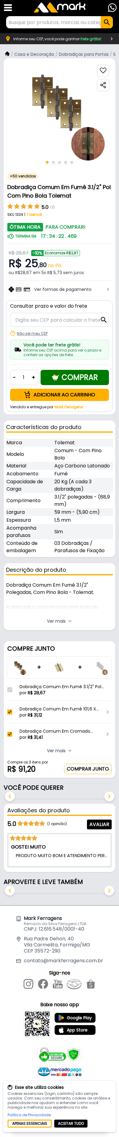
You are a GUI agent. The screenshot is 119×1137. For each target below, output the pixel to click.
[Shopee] (90, 985)
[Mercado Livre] (74, 985)
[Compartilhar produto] (103, 85)
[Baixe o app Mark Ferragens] (37, 1024)
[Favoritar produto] (103, 70)
